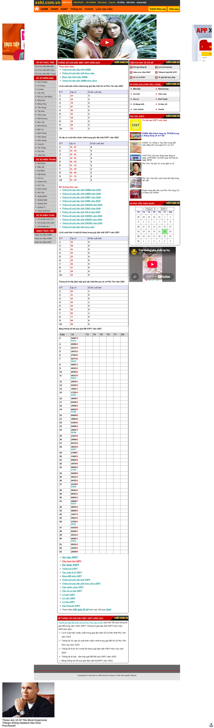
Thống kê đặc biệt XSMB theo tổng (79, 80)
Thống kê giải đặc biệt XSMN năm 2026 (81, 194)
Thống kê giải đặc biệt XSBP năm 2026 (81, 201)
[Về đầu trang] (211, 725)
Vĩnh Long (42, 115)
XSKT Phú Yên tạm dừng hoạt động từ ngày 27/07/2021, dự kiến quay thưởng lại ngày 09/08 (160, 158)
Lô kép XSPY (68, 602)
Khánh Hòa (42, 182)
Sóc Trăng (42, 148)
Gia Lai (40, 178)
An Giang (41, 86)
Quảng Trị (41, 207)
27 (138, 217)
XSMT (64, 9)
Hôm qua (174, 9)
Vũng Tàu (41, 155)
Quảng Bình (42, 196)
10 (138, 227)
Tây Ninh (41, 111)
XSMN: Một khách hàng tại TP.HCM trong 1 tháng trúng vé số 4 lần (160, 134)
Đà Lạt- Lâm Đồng (45, 97)
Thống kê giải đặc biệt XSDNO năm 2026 (82, 219)
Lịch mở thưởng (165, 67)
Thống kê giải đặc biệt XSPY (76, 580)
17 (138, 231)
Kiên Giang (42, 140)
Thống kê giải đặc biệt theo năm (78, 73)
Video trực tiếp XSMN (43, 239)
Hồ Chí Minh (42, 82)
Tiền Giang (42, 108)
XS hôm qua (136, 84)
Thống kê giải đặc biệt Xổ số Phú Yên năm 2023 (80, 622)
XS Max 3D (162, 104)
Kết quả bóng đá (139, 67)
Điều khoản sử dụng (107, 675)
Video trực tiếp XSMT (43, 242)
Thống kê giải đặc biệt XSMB (76, 69)
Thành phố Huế (44, 211)
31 (138, 241)
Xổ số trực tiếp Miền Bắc (44, 66)
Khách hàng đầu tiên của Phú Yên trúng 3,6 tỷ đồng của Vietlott (160, 191)
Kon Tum (41, 185)
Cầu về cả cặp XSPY (72, 591)
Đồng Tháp (42, 104)
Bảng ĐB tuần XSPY (72, 576)
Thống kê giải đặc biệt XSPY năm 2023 (82, 618)
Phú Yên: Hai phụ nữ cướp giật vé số (158, 163)
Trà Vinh (41, 151)
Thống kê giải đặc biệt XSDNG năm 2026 (82, 216)
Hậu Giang (42, 137)
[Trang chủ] (36, 8)
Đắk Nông (42, 174)
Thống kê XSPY (69, 568)
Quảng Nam (42, 204)
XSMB (44, 9)
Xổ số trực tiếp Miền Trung (45, 74)
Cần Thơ (41, 93)
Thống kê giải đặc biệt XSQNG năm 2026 (82, 223)
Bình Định (41, 163)
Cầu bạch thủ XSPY (71, 561)
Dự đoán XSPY (70, 565)
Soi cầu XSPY (70, 557)
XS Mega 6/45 (138, 104)
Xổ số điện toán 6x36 (46, 223)
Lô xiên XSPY (68, 598)
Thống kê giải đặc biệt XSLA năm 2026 (81, 212)
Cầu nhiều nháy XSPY (73, 587)
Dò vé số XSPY (139, 77)
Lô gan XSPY (68, 594)
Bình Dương (42, 119)
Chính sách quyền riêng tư (126, 675)
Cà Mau (41, 89)
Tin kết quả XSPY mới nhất (154, 120)
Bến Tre (41, 130)
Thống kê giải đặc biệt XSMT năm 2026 (81, 197)
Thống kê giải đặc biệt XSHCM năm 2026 (82, 205)
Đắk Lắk (41, 167)
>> (158, 209)
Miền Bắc (137, 89)
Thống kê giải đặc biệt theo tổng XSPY (81, 583)
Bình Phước (42, 126)
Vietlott (161, 109)
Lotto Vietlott (138, 109)
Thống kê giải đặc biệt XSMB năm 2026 (81, 190)
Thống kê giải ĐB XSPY (167, 72)
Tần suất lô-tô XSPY (72, 572)
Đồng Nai (41, 100)
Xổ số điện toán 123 (45, 219)
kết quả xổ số (81, 609)
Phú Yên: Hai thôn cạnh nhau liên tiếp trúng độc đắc (160, 179)
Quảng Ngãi (42, 200)
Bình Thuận (42, 133)
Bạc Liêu (41, 122)
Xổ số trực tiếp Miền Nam (45, 70)
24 (138, 236)
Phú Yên (41, 193)
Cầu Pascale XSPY (71, 606)
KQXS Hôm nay (158, 9)
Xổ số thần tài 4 (44, 227)
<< (143, 209)
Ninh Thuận (42, 189)
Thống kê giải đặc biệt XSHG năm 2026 (81, 208)
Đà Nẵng (41, 171)
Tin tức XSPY (137, 116)
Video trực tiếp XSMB (43, 235)
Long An (41, 144)
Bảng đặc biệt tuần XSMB (74, 77)
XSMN (54, 9)
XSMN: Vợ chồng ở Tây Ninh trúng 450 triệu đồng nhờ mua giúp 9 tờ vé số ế (159, 144)
